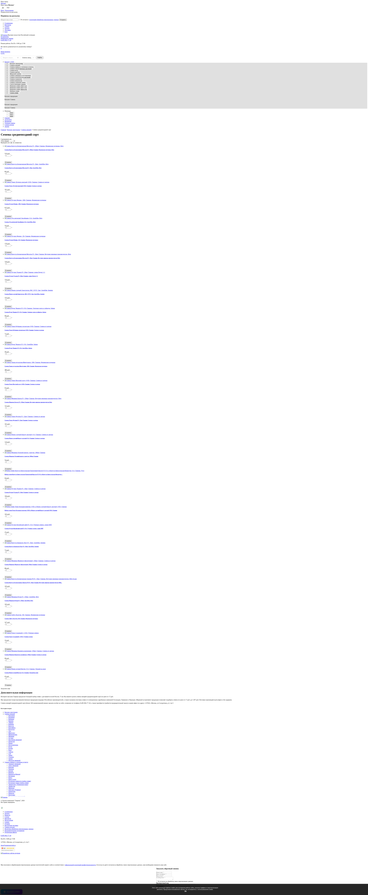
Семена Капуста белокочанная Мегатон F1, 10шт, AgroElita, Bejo (23, 168)
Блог (6, 32)
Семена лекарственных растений (21, 69)
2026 (11, 116)
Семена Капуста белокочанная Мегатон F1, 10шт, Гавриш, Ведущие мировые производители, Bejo (32, 258)
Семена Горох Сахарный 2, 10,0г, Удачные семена (19, 636)
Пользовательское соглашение (14, 830)
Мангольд (11, 733)
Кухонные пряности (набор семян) (19, 781)
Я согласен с (40, 19)
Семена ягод (14, 70)
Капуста (11, 726)
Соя (9, 753)
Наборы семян (14, 91)
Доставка (8, 30)
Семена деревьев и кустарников (20, 75)
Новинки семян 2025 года (18, 87)
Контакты (8, 25)
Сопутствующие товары (18, 84)
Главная (3, 130)
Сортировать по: (6, 139)
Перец (10, 743)
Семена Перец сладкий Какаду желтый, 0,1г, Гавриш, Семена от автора (25, 438)
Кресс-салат (12, 779)
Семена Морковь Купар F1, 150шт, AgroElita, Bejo (19, 600)
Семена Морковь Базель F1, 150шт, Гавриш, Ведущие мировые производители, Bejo (28, 402)
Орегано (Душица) (14, 790)
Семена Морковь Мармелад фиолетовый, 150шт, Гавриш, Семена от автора (26, 564)
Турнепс (11, 757)
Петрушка (11, 795)
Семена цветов (15, 72)
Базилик (11, 767)
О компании (9, 23)
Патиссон (11, 741)
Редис (10, 746)
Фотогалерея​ (9, 820)
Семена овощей (15, 65)
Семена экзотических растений (20, 77)
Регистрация (9, 10)
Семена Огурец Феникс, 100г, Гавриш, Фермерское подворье (22, 204)
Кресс (10, 777)
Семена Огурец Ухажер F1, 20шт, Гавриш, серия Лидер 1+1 (21, 276)
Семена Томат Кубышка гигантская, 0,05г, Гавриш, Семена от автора (24, 330)
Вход (2, 10)
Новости (7, 815)
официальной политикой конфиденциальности (80, 865)
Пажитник (11, 791)
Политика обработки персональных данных (19, 829)
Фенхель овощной (14, 760)
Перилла (11, 793)
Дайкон (10, 722)
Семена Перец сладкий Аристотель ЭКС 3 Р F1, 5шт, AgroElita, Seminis (24, 294)
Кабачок (11, 724)
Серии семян (14, 93)
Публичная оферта (11, 832)
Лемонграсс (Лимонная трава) (18, 784)
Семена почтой (10, 827)
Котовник (11, 776)
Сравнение (5, 37)
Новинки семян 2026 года (18, 86)
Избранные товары (7, 38)
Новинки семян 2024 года (18, 89)
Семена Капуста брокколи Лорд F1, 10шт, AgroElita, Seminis (22, 546)
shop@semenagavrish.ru (8, 845)
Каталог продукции (16, 63)
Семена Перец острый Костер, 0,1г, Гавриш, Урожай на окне (21, 672)
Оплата (7, 28)
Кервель (11, 772)
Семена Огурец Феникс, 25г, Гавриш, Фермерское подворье (21, 240)
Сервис (7, 26)
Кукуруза (11, 729)
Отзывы (7, 824)
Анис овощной (13, 765)
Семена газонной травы (17, 82)
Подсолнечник (13, 745)
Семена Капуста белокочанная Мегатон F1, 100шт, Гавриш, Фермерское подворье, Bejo (29, 149)
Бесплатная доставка (11, 825)
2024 (11, 113)
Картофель (11, 728)
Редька (10, 748)
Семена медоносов (16, 81)
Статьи (7, 817)
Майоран (11, 788)
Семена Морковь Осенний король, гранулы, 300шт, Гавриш (21, 456)
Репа (10, 750)
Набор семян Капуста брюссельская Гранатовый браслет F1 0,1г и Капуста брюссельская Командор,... (33, 474)
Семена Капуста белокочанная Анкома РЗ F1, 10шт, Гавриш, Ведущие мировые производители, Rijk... (33, 582)
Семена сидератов (16, 79)
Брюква (10, 721)
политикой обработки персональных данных (44, 19)
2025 (11, 114)
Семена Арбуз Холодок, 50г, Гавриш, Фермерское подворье (21, 618)
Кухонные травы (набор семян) (18, 783)
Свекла (10, 752)
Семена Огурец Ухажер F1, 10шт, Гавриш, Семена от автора (22, 492)
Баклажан (11, 715)
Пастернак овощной (15, 740)
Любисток (11, 786)
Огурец (10, 738)
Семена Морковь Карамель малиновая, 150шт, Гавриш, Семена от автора (25, 654)
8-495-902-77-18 (6, 40)
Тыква (10, 759)
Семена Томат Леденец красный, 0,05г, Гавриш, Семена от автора (23, 186)
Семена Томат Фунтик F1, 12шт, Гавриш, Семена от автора (21, 420)
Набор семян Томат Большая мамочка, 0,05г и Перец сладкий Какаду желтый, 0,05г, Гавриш (31, 510)
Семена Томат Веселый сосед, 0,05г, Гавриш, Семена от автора (22, 384)
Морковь (11, 736)
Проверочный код (162, 883)
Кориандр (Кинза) (14, 774)
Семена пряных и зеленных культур (21, 67)
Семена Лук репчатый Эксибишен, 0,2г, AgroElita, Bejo (20, 222)
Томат (10, 755)
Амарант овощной (14, 764)
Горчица (11, 769)
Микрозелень (12, 734)
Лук (9, 731)
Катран (10, 771)
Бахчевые (11, 717)
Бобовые (11, 719)
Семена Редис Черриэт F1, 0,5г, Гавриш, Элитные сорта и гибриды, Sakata (25, 312)
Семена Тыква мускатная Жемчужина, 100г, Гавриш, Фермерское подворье (26, 366)
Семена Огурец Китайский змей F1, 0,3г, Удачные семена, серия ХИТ (24, 528)
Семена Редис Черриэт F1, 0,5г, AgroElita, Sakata (18, 348)
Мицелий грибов (15, 74)
